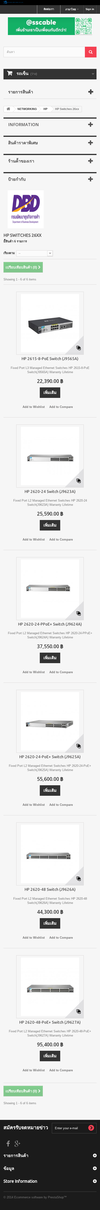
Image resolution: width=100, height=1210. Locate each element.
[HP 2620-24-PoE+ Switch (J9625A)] (50, 721)
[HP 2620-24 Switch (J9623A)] (50, 456)
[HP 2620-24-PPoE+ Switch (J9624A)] (50, 588)
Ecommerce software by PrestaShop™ (40, 1197)
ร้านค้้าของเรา (21, 161)
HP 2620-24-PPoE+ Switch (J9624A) (50, 624)
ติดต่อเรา (49, 9)
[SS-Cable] (50, 26)
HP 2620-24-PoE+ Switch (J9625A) (50, 756)
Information (23, 124)
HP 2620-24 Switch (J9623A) (50, 491)
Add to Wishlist (34, 407)
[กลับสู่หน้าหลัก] (50, 2)
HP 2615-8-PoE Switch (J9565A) (50, 358)
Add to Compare (61, 407)
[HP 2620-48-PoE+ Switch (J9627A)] (50, 987)
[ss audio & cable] (26, 209)
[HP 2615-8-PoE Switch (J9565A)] (50, 323)
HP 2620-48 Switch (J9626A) (50, 889)
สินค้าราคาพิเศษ (23, 142)
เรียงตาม (9, 253)
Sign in (90, 9)
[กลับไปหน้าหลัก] (8, 109)
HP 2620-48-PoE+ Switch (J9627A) (50, 1022)
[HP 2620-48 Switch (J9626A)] (50, 854)
